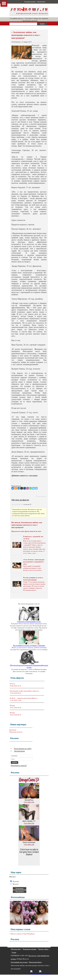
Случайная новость (16, 18)
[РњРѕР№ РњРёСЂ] (18, 488)
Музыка (12, 705)
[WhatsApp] (30, 488)
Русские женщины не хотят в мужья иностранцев (33, 578)
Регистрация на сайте (22, 748)
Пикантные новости (15, 732)
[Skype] (33, 488)
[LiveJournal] (24, 488)
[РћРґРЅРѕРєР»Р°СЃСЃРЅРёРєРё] (15, 488)
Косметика (12, 730)
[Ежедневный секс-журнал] (29, 15)
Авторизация (19, 751)
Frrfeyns (12, 684)
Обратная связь (41, 2)
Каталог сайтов (43, 949)
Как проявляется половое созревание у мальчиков (29, 645)
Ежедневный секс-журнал (19, 962)
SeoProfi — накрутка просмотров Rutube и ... (24, 698)
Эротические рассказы (29, 21)
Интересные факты (35, 962)
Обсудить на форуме (20, 499)
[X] (21, 488)
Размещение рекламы (29, 2)
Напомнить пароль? (19, 765)
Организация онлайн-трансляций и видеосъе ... (25, 691)
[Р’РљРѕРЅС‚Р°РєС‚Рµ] (12, 488)
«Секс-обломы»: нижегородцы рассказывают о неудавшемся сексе (33, 561)
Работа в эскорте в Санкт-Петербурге (23, 934)
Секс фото (28, 18)
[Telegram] (36, 488)
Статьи (14, 952)
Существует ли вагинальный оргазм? (29, 621)
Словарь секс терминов (40, 18)
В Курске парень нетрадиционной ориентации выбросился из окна (29, 666)
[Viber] (27, 488)
